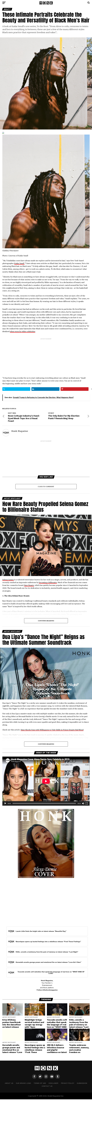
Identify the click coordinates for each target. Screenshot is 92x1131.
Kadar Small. (19, 263)
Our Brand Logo (23, 1083)
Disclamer (53, 1083)
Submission (82, 1083)
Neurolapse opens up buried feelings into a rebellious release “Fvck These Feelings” (48, 941)
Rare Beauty (29, 585)
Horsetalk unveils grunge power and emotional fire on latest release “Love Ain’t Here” (48, 962)
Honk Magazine (19, 431)
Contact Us (47, 1086)
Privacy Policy (67, 1083)
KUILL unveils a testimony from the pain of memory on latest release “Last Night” (47, 952)
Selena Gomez (8, 579)
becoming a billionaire (48, 582)
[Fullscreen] (87, 803)
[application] (46, 781)
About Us (9, 1083)
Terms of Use (40, 1083)
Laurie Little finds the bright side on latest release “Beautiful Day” (41, 931)
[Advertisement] (46, 355)
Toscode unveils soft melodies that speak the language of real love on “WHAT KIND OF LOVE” (51, 972)
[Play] (5, 803)
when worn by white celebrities (22, 331)
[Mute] (83, 803)
